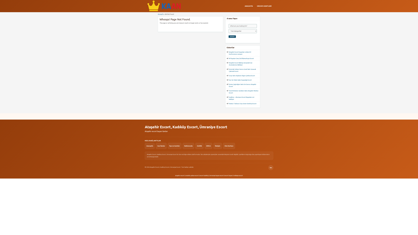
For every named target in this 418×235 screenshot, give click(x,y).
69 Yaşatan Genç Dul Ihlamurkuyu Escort (241, 58)
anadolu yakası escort (192, 175)
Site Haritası (229, 146)
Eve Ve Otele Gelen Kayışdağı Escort (240, 80)
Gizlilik (199, 146)
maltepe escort (238, 175)
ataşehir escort (179, 175)
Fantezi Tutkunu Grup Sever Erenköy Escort (242, 103)
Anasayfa (249, 6)
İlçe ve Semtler (174, 146)
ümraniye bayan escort (217, 175)
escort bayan (229, 175)
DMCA (208, 146)
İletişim (217, 146)
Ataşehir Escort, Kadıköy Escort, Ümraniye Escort (186, 127)
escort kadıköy (204, 175)
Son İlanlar (161, 146)
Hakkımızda (188, 146)
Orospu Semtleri (264, 6)
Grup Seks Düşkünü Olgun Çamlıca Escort (242, 75)
